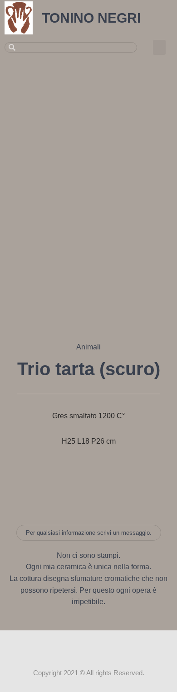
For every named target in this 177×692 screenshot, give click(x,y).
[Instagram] (88, 647)
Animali (88, 347)
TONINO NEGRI (91, 17)
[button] (159, 47)
